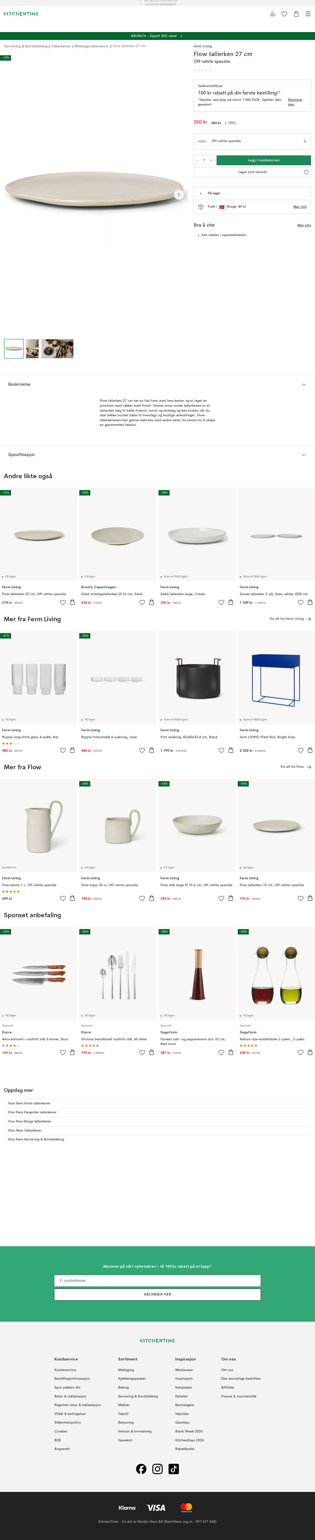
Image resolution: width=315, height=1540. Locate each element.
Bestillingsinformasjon (72, 1378)
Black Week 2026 (189, 1431)
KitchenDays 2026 (189, 1440)
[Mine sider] (273, 14)
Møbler (124, 1405)
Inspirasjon (184, 1378)
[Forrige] (9, 195)
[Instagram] (157, 1468)
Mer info (300, 207)
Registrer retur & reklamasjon (77, 1405)
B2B (57, 1440)
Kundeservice (65, 1370)
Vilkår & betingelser (70, 1413)
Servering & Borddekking (25, 46)
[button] (202, 70)
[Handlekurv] (296, 14)
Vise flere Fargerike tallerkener (32, 1112)
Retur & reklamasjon (70, 1396)
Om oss (227, 1370)
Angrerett (62, 1449)
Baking (123, 1387)
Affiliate (227, 1387)
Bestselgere (184, 1405)
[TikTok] (174, 1468)
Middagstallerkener (92, 46)
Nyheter (181, 1396)
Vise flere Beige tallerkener (29, 1121)
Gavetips (182, 1422)
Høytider (182, 1413)
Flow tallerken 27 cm (129, 46)
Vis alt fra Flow (292, 767)
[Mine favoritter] (284, 14)
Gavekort (125, 1440)
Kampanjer (183, 1387)
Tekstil (123, 1413)
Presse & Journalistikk (238, 1396)
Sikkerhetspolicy (67, 1422)
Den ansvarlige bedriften (241, 1378)
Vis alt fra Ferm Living (286, 619)
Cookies (60, 1431)
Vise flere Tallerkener (25, 1130)
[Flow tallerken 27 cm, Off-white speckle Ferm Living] (94, 194)
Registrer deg (295, 102)
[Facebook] (141, 1468)
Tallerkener (61, 46)
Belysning (126, 1422)
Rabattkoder (185, 1449)
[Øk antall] (211, 160)
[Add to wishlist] (63, 602)
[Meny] (308, 14)
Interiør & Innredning (134, 1431)
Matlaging (126, 1370)
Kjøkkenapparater (132, 1378)
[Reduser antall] (197, 160)
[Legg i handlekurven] (72, 602)
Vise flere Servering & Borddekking (36, 1139)
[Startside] (21, 14)
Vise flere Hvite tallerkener (29, 1103)
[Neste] (179, 195)
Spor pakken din (67, 1387)
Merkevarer (184, 1370)
